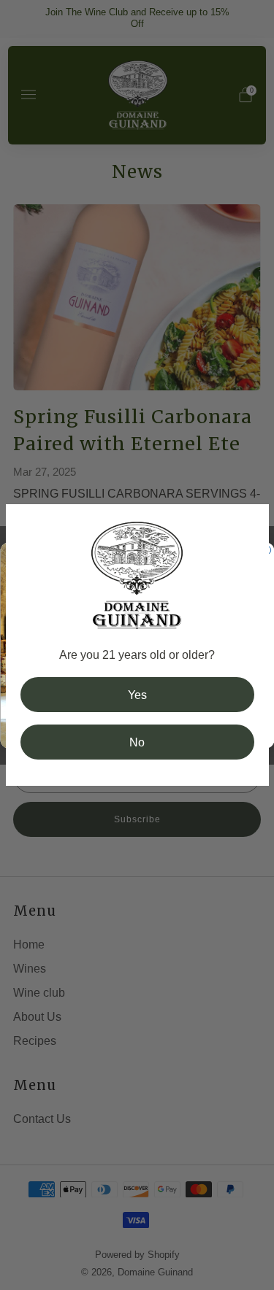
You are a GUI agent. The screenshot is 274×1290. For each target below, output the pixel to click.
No (137, 742)
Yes (137, 694)
